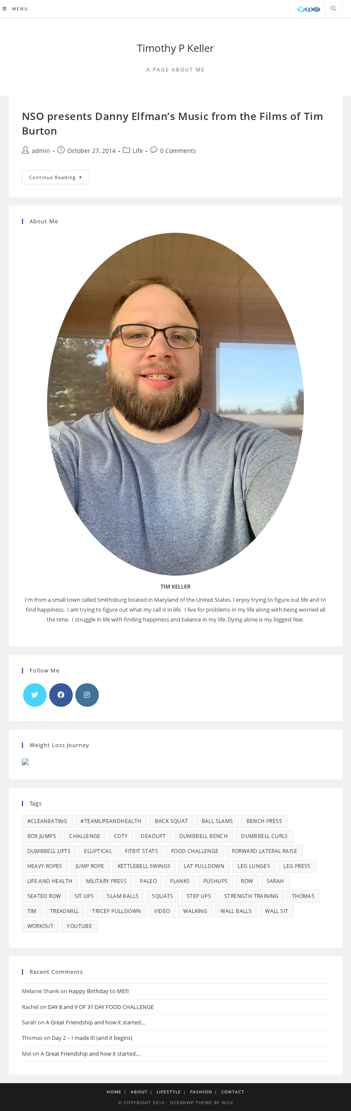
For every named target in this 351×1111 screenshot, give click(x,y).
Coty (121, 836)
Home (114, 1092)
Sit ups (84, 896)
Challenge (85, 836)
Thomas (303, 896)
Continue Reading (59, 178)
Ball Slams (217, 821)
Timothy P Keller (175, 48)
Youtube (79, 926)
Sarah (275, 881)
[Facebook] (309, 9)
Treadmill (64, 911)
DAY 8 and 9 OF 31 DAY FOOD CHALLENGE (101, 1007)
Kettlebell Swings (144, 866)
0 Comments (178, 151)
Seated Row (44, 896)
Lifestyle (169, 1092)
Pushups (215, 881)
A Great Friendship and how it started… (95, 1022)
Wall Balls (236, 911)
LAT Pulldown (204, 866)
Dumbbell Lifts (49, 851)
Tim (32, 911)
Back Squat (171, 821)
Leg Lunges (254, 866)
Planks (180, 881)
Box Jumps (42, 836)
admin (41, 151)
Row (247, 881)
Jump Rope (90, 866)
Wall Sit (276, 911)
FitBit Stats (141, 851)
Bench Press (264, 821)
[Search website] (333, 9)
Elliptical (98, 851)
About (139, 1092)
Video (162, 911)
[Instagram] (316, 9)
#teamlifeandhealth (110, 821)
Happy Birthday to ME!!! (98, 991)
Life (138, 151)
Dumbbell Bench (203, 836)
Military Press (106, 881)
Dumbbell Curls (264, 836)
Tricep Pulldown (116, 911)
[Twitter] (301, 9)
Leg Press (297, 866)
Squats (162, 896)
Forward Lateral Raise (264, 851)
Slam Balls (123, 896)
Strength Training (251, 896)
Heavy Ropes (44, 866)
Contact (232, 1092)
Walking (195, 911)
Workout (40, 926)
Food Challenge (195, 851)
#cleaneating (47, 821)
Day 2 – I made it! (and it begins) (92, 1038)
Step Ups (199, 896)
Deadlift (153, 836)
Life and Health (50, 881)
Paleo (148, 881)
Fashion (201, 1092)
